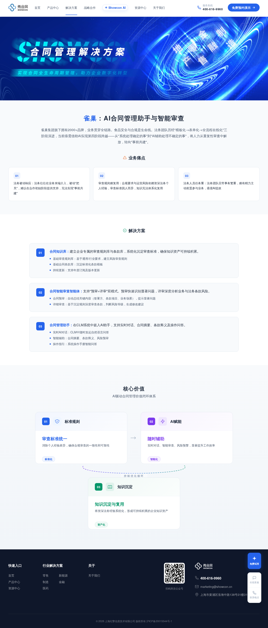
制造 (46, 582)
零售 (46, 575)
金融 (62, 582)
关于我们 (94, 575)
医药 (46, 588)
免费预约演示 (241, 7)
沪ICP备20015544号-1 (159, 621)
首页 (11, 575)
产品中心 (14, 582)
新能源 (63, 575)
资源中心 (14, 588)
